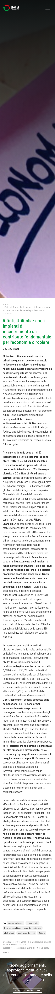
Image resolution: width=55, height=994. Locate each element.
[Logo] (12, 8)
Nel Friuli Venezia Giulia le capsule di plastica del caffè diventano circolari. (27, 943)
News (5, 304)
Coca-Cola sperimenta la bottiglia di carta (31, 947)
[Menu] (47, 8)
